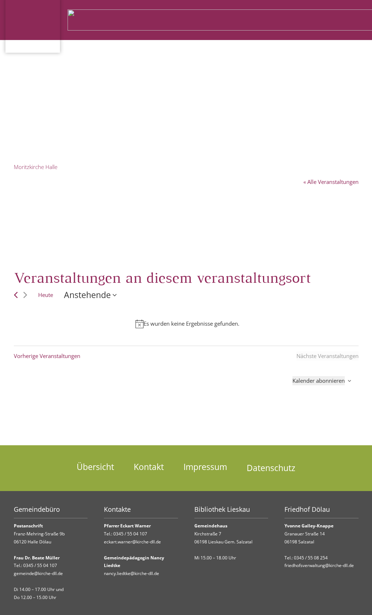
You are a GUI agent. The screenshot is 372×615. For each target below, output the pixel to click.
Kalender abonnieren (318, 380)
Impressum (205, 467)
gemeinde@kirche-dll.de (38, 573)
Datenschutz (271, 468)
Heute (45, 294)
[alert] (188, 323)
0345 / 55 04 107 (40, 565)
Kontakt (149, 467)
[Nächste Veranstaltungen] (25, 295)
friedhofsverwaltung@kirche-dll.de (319, 565)
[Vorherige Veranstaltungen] (16, 295)
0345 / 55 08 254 (311, 558)
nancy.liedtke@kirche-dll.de (131, 573)
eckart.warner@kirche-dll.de (132, 542)
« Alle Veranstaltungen (331, 181)
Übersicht (95, 467)
